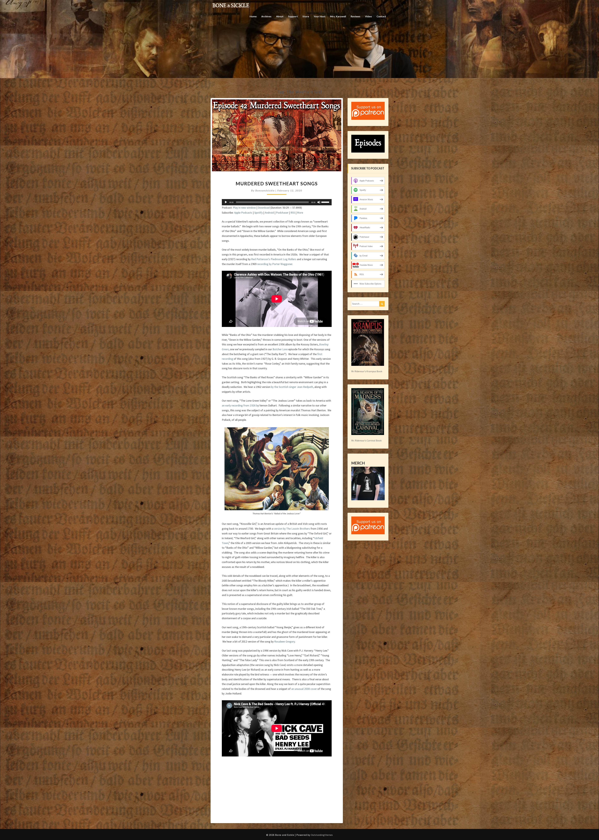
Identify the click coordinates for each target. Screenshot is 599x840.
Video (368, 16)
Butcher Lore (280, 349)
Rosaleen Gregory (284, 641)
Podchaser (282, 212)
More (300, 212)
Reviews (355, 16)
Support (293, 16)
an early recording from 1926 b (240, 405)
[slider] (325, 202)
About (279, 16)
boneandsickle (265, 190)
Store (305, 16)
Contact (381, 16)
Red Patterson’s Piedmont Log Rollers (274, 259)
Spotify (258, 212)
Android (269, 212)
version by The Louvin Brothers (292, 528)
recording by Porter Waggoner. (275, 264)
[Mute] (318, 202)
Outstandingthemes (322, 834)
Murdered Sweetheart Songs (277, 183)
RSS (292, 212)
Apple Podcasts (243, 212)
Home (253, 16)
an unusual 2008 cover (304, 689)
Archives (266, 16)
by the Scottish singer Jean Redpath (292, 387)
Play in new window (244, 207)
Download (264, 207)
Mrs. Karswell (338, 16)
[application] (277, 202)
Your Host (319, 16)
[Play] (225, 202)
